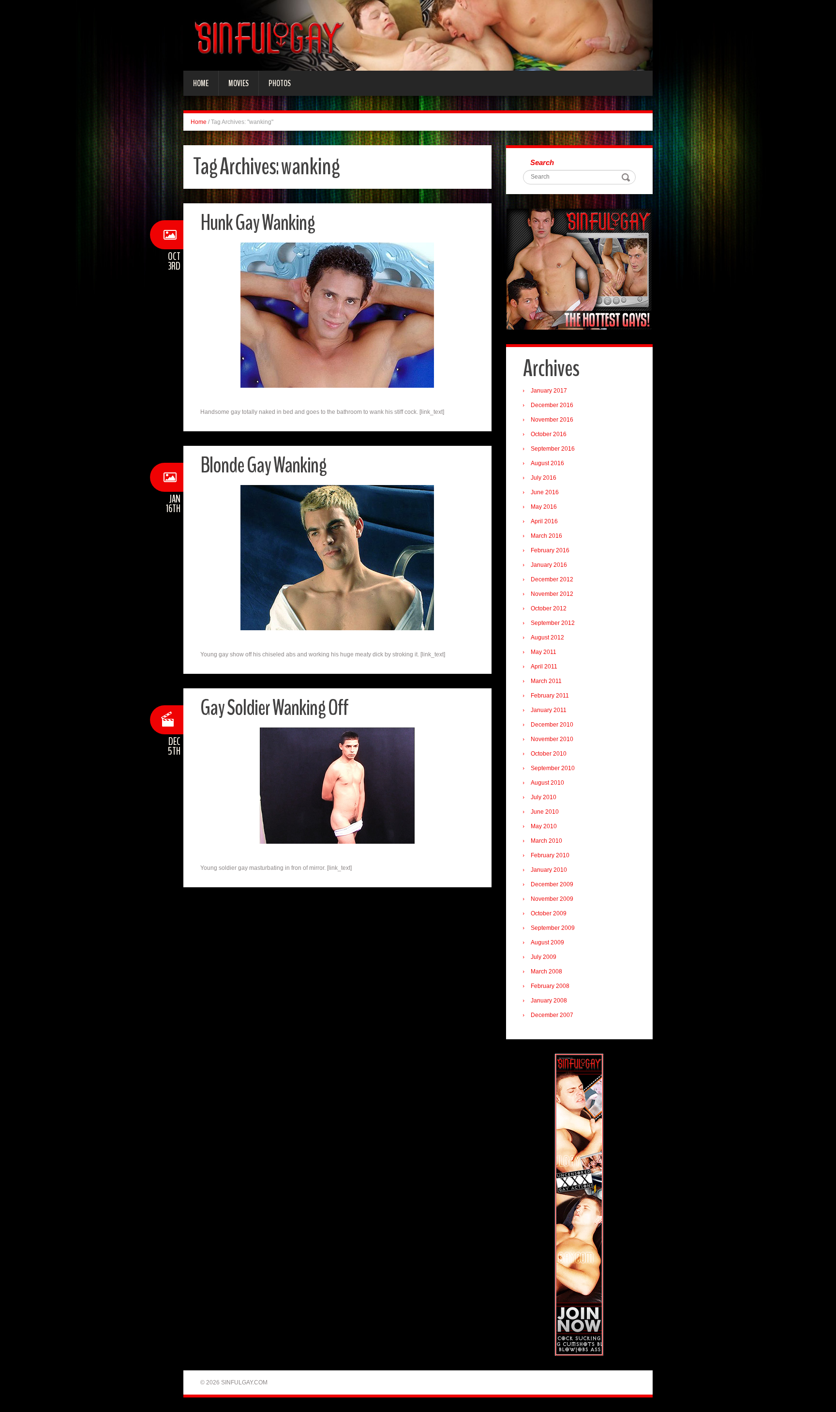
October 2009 (549, 913)
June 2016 (545, 492)
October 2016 (549, 434)
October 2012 (549, 608)
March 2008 (546, 971)
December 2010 (552, 724)
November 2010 (552, 739)
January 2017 (549, 390)
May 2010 (544, 826)
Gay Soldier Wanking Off (274, 708)
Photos (280, 83)
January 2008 (549, 1000)
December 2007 (552, 1015)
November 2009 (552, 899)
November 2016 (552, 419)
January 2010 (549, 869)
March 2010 (546, 840)
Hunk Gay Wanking (257, 223)
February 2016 (550, 550)
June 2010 (545, 811)
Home (201, 83)
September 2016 (553, 448)
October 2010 (549, 753)
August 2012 (547, 637)
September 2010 (553, 768)
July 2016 (543, 477)
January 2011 (549, 710)
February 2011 (550, 695)
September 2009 (553, 928)
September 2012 (553, 623)
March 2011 (546, 681)
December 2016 (552, 405)
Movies (238, 83)
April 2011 (544, 666)
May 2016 (544, 506)
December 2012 (552, 579)
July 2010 (543, 797)
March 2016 (546, 535)
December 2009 (552, 884)
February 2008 (550, 986)
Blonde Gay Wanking (263, 465)
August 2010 (547, 782)
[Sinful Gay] (418, 34)
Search (542, 162)
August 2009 (547, 942)
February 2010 (550, 855)
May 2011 (543, 652)
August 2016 (547, 463)
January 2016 (549, 565)
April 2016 (544, 521)
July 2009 (543, 957)
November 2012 (552, 594)
